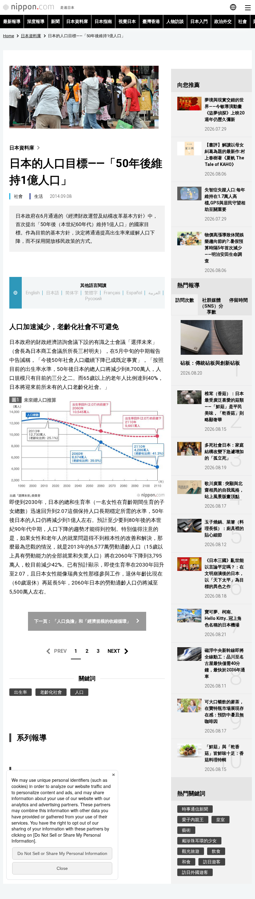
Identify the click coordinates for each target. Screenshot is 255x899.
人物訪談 (175, 21)
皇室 (220, 819)
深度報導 (35, 21)
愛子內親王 (193, 819)
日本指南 (103, 21)
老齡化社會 (51, 692)
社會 (242, 21)
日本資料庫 (77, 21)
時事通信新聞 (195, 809)
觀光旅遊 (190, 851)
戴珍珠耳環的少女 (199, 840)
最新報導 (12, 21)
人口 (79, 692)
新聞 (55, 21)
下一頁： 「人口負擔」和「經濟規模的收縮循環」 (82, 621)
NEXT (114, 651)
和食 (186, 861)
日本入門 (199, 21)
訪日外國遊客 (195, 872)
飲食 (216, 851)
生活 (38, 196)
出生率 (20, 692)
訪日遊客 (211, 861)
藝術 (186, 830)
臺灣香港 (151, 21)
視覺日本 (127, 21)
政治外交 (223, 21)
